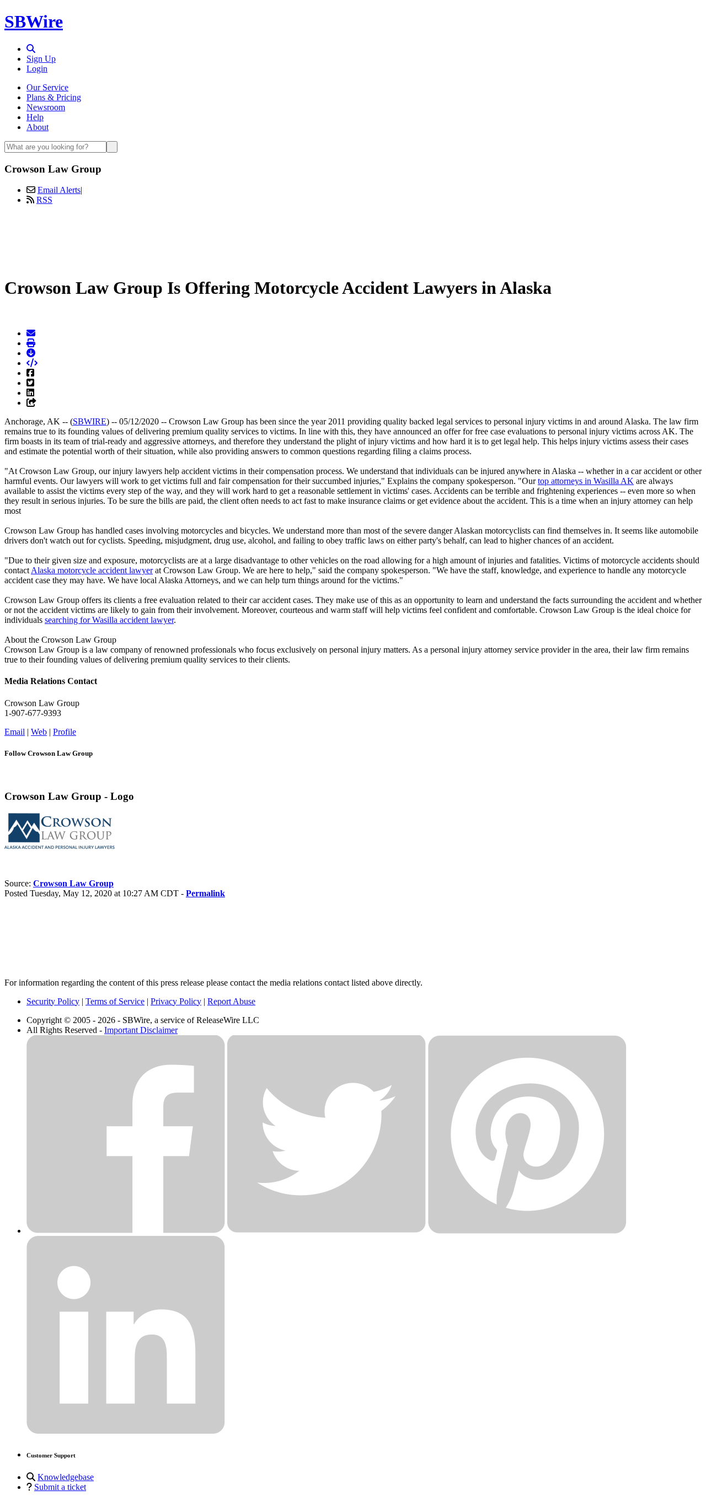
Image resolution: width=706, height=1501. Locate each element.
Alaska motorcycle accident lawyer (92, 570)
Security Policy (52, 1001)
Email (14, 731)
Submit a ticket (60, 1487)
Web (39, 731)
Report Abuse (231, 1001)
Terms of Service (115, 1001)
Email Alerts (59, 190)
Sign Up (41, 58)
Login (36, 68)
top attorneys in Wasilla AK (586, 481)
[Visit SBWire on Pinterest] (527, 1230)
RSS (44, 200)
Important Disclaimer (141, 1030)
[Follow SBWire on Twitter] (326, 1230)
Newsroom (45, 107)
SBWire (33, 21)
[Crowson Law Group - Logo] (59, 846)
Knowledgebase (66, 1477)
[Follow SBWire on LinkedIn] (125, 1431)
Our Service (47, 87)
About (37, 127)
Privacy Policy (176, 1001)
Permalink (205, 893)
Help (35, 117)
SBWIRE (89, 421)
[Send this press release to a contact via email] (30, 333)
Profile (64, 731)
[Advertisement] (353, 238)
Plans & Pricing (53, 97)
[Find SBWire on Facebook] (125, 1230)
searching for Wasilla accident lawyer (109, 620)
